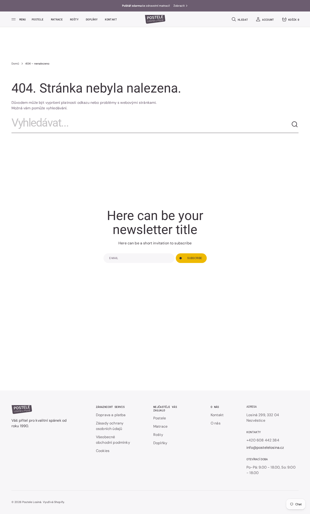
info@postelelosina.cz (265, 447)
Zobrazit (179, 6)
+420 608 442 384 (262, 440)
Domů (15, 63)
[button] (239, 19)
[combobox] (151, 124)
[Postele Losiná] (155, 19)
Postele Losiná (31, 502)
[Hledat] (295, 124)
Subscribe (194, 258)
